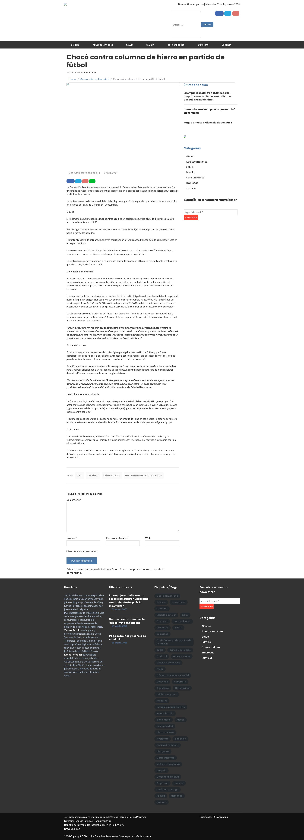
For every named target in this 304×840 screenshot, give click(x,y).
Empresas (203, 45)
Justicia (226, 45)
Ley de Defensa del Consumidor (143, 475)
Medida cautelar (166, 615)
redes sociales (181, 656)
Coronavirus (182, 688)
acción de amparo (167, 745)
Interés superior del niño (171, 707)
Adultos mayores (103, 45)
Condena (92, 475)
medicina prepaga (167, 789)
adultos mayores (167, 694)
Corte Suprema (165, 757)
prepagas (162, 627)
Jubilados (162, 634)
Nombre (71, 537)
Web (148, 537)
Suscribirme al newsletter (83, 551)
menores (162, 700)
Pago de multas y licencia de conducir (208, 122)
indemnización (111, 475)
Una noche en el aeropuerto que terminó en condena (127, 620)
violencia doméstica (168, 662)
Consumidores (175, 45)
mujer (160, 669)
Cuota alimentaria (167, 596)
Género (75, 45)
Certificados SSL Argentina (214, 816)
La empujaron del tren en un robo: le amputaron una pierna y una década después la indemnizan (207, 96)
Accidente (162, 738)
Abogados (163, 751)
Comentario (73, 499)
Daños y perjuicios (180, 650)
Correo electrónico (117, 537)
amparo (161, 802)
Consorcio (163, 688)
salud (160, 650)
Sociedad (91, 172)
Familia (150, 45)
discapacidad (165, 726)
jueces (180, 719)
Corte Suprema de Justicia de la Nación (174, 642)
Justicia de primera (141, 836)
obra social (178, 602)
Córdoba (162, 608)
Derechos (162, 681)
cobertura (180, 681)
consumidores (182, 621)
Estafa (178, 627)
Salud (129, 45)
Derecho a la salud (168, 776)
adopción (180, 738)
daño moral (164, 719)
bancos (178, 783)
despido (161, 770)
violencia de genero (168, 764)
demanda (177, 795)
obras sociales (165, 732)
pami (185, 615)
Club (79, 475)
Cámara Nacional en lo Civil (173, 675)
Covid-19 (162, 656)
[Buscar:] (186, 24)
